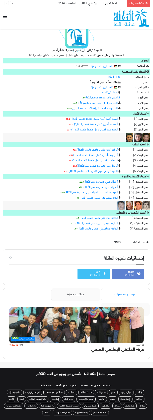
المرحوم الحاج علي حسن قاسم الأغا (98, 103)
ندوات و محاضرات (125, 294)
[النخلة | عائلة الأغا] (132, 18)
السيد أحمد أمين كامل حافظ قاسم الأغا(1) (94, 119)
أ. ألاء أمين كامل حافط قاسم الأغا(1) (97, 150)
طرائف (139, 399)
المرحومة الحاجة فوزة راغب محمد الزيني (95, 108)
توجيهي (105, 405)
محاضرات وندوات (54, 392)
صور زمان (129, 405)
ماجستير (84, 385)
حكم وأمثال (14, 392)
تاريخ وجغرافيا (47, 405)
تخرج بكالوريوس (62, 412)
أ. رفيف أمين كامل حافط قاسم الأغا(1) (95, 155)
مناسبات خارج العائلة (69, 405)
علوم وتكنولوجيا (86, 399)
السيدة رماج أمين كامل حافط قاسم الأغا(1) (93, 171)
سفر (113, 392)
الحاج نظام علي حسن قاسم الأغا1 (99, 198)
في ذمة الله (86, 392)
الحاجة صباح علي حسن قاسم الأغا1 (98, 228)
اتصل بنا (95, 385)
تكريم (11, 399)
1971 (111, 77)
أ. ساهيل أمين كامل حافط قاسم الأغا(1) (95, 160)
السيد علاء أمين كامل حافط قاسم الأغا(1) (94, 129)
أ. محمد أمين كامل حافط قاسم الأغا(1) (96, 124)
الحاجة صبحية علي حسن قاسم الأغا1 (97, 223)
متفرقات (101, 392)
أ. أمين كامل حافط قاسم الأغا (103, 97)
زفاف (139, 392)
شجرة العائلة (47, 385)
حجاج (142, 405)
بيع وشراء (68, 399)
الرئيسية (107, 385)
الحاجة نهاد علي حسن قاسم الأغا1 (99, 218)
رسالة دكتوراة (81, 412)
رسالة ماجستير (100, 412)
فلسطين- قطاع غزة (102, 66)
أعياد (22, 399)
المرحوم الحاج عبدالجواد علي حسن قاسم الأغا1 (92, 192)
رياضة (102, 399)
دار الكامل (31, 405)
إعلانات (55, 399)
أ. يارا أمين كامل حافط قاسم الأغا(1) (97, 166)
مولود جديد (126, 392)
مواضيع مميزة (75, 294)
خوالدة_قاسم (109, 92)
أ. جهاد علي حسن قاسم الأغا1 (101, 187)
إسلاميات (125, 399)
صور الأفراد (62, 385)
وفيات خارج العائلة (37, 399)
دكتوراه (73, 385)
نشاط (117, 405)
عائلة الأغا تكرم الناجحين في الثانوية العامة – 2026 (91, 3)
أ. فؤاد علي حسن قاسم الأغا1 (101, 182)
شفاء (46, 412)
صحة (112, 399)
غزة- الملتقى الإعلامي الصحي (117, 349)
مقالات (71, 392)
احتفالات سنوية (13, 405)
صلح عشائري (90, 405)
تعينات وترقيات (33, 392)
